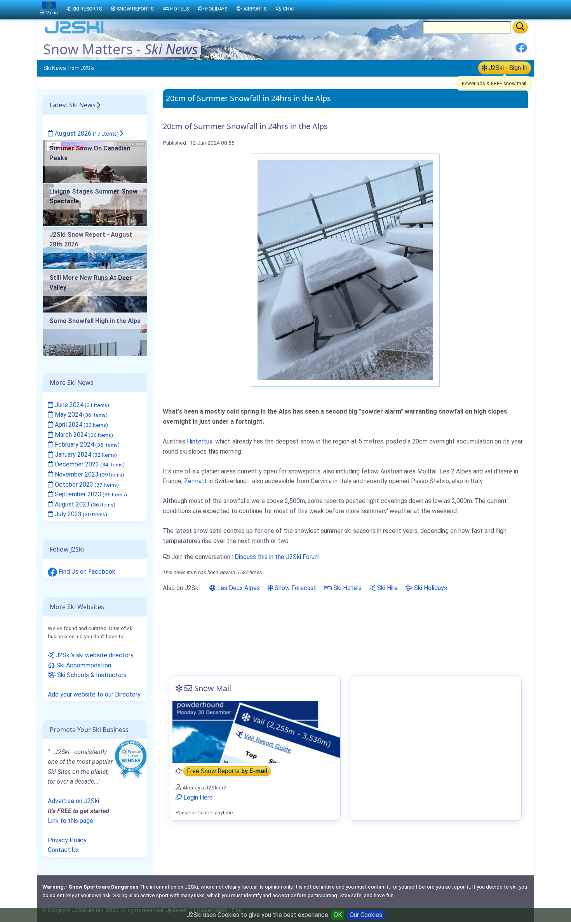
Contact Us (63, 850)
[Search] (520, 27)
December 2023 (89, 464)
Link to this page (70, 820)
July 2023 (80, 514)
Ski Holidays (430, 588)
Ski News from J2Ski (69, 68)
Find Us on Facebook (86, 571)
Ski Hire (387, 588)
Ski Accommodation (83, 665)
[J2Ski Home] (74, 33)
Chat (289, 9)
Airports (255, 9)
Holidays (216, 9)
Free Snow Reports (227, 771)
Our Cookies (366, 915)
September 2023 (90, 494)
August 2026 (85, 133)
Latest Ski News (73, 105)
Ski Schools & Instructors (91, 675)
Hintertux (199, 441)
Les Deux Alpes (238, 588)
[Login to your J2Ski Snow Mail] (254, 732)
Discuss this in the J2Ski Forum (277, 557)
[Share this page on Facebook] (521, 50)
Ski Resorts (87, 9)
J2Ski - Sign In (507, 68)
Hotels (179, 9)
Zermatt (195, 481)
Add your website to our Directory (94, 694)
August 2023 (84, 504)
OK (338, 915)
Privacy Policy (67, 840)
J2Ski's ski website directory (94, 655)
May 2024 (80, 414)
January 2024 (85, 454)
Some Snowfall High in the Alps (95, 321)
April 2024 (80, 424)
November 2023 (88, 474)
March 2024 (83, 434)
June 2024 (81, 405)
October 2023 (86, 484)
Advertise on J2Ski (73, 801)
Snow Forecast (294, 588)
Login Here (197, 797)
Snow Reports (135, 9)
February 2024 (86, 444)
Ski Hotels (347, 588)
